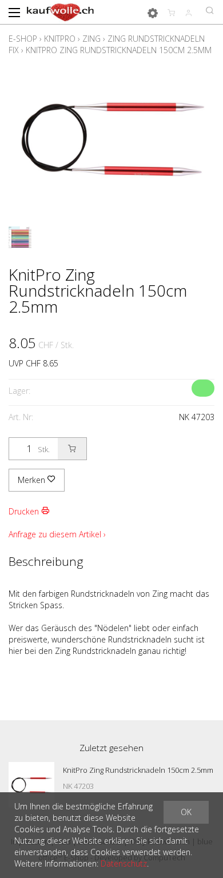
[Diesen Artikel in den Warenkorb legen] (72, 449)
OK (186, 812)
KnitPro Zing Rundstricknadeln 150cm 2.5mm (119, 50)
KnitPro (59, 38)
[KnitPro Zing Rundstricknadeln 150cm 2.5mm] (31, 785)
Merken (32, 479)
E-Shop (23, 38)
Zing (91, 38)
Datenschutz (124, 863)
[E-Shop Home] (60, 11)
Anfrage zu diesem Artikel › (57, 534)
